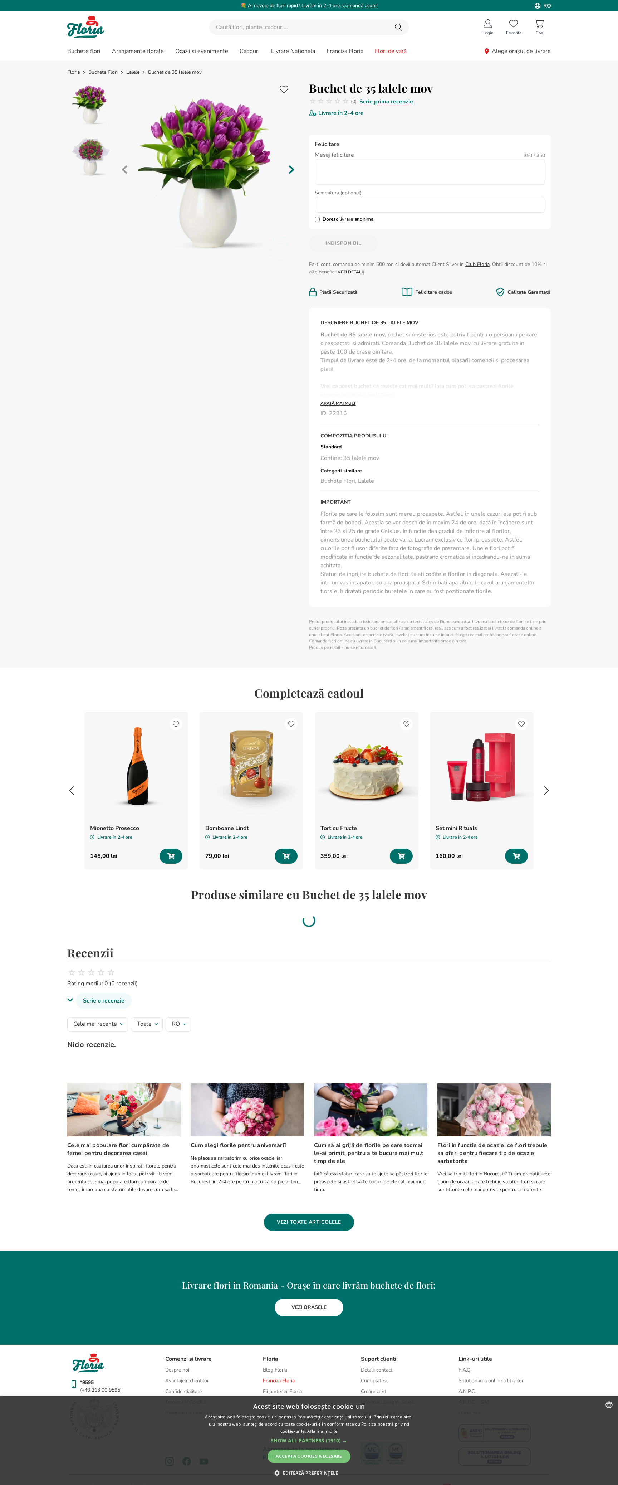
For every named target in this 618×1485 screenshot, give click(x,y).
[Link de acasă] (74, 72)
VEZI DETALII (351, 272)
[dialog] (309, 1440)
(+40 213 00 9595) (101, 1375)
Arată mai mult (338, 403)
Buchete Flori (103, 72)
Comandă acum (359, 5)
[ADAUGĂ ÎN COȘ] (171, 856)
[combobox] (309, 27)
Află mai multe (322, 1431)
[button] (309, 986)
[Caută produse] (398, 27)
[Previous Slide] (71, 790)
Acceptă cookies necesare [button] (309, 1456)
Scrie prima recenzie (386, 101)
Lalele (132, 72)
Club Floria (477, 264)
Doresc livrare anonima (348, 219)
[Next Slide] (546, 790)
